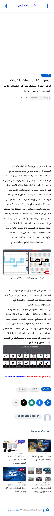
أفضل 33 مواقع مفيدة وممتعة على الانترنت (41, 458)
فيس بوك (22, 389)
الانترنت (46, 75)
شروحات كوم (27, 6)
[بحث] (5, 6)
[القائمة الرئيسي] (49, 6)
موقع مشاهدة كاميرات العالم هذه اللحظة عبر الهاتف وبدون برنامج (41, 488)
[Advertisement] (27, 44)
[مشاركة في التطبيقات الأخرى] (16, 402)
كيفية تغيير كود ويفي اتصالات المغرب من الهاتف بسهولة (17, 460)
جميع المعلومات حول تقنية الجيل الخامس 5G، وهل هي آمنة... (15, 488)
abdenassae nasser (38, 98)
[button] (39, 402)
